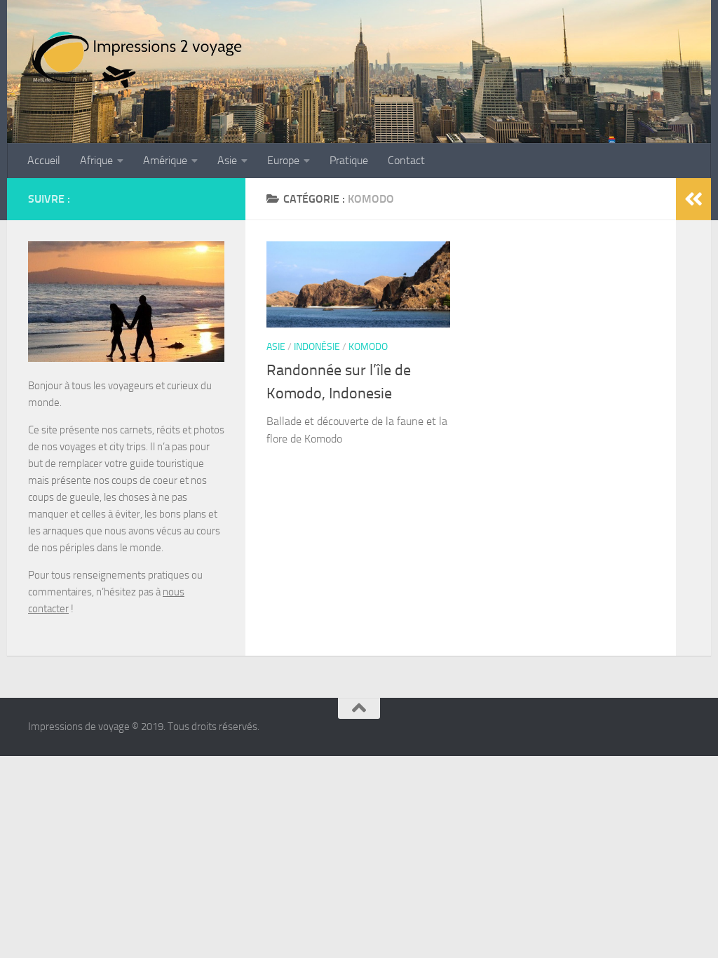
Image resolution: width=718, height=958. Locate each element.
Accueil (43, 160)
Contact (406, 160)
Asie (227, 160)
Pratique (349, 160)
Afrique (96, 160)
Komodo (368, 347)
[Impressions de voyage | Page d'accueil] (138, 59)
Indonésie (317, 347)
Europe (283, 160)
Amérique (165, 160)
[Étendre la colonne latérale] (693, 199)
